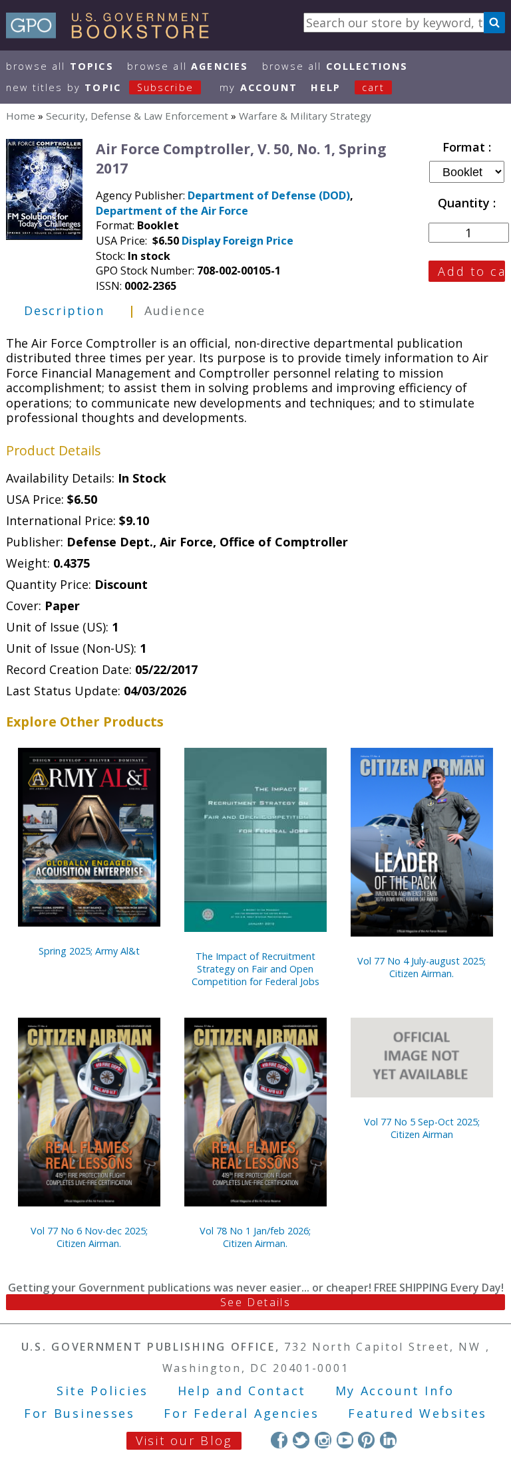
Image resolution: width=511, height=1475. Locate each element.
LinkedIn (388, 1440)
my (258, 87)
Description (64, 310)
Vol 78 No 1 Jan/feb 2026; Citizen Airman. (255, 1237)
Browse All (60, 66)
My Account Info (395, 1391)
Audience (175, 310)
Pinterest (366, 1440)
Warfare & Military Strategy (305, 115)
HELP (326, 87)
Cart (373, 87)
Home (20, 115)
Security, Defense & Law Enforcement (137, 115)
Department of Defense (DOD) (269, 195)
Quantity (465, 203)
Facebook (279, 1440)
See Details (255, 1302)
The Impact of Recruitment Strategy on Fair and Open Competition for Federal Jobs (255, 969)
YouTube (345, 1440)
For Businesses (79, 1413)
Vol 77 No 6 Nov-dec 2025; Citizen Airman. (89, 1237)
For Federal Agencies (241, 1413)
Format (465, 147)
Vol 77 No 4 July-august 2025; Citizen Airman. (421, 967)
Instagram (323, 1440)
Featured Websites (417, 1413)
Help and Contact (242, 1391)
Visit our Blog (184, 1440)
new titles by (100, 87)
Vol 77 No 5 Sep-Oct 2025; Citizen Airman (422, 1128)
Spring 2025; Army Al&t (89, 951)
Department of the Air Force (172, 210)
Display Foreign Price (237, 240)
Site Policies (102, 1391)
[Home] (113, 34)
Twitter (301, 1440)
